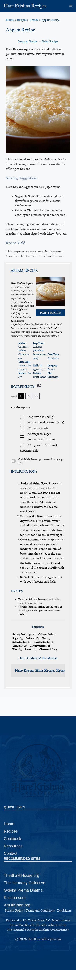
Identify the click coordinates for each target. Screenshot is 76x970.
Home (10, 20)
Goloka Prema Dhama (23, 890)
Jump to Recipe (28, 41)
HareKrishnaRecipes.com (44, 939)
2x (28, 396)
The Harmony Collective (24, 883)
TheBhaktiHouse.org (21, 875)
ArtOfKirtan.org (17, 905)
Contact (10, 853)
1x (21, 396)
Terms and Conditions (40, 910)
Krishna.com (15, 898)
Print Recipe (50, 41)
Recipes (22, 20)
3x (36, 396)
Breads (34, 20)
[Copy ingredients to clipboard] (39, 385)
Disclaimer (64, 910)
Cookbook (12, 838)
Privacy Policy (14, 910)
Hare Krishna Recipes (25, 6)
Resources (13, 846)
